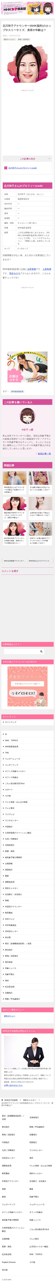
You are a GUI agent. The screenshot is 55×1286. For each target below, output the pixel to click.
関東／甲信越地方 (12, 999)
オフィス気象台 (11, 777)
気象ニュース (10, 968)
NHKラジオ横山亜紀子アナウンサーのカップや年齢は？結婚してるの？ (40, 540)
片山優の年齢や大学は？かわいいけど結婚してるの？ (40, 488)
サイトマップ (10, 722)
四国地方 (9, 870)
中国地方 (9, 827)
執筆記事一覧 (44, 454)
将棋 (7, 900)
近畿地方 (9, 993)
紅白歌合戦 (9, 987)
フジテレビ (9, 814)
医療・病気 (9, 851)
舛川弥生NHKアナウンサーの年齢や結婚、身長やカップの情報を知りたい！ (14, 540)
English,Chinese (9, 1262)
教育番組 (9, 913)
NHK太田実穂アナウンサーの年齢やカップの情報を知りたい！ (16, 561)
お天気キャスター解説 (39, 1246)
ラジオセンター (11, 820)
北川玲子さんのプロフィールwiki (22, 168)
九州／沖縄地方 (11, 839)
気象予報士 (9, 974)
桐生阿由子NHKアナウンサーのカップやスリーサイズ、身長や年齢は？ (14, 515)
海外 (7, 980)
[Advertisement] (27, 120)
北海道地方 (9, 845)
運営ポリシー (9, 1016)
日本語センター (11, 931)
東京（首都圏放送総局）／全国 (18, 943)
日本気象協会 (10, 925)
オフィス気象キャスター (15, 771)
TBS (7, 753)
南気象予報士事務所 (13, 857)
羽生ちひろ (14, 273)
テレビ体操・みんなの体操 (16, 802)
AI (6, 734)
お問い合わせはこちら (13, 1085)
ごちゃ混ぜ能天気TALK (15, 783)
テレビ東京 (9, 808)
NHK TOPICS (11, 740)
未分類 (8, 937)
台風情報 (9, 863)
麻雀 (4, 1197)
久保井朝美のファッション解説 (18, 833)
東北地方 (9, 950)
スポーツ (9, 790)
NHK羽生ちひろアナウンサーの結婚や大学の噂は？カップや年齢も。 (41, 561)
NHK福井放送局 (17, 391)
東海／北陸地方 (23, 39)
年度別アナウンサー (13, 907)
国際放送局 (9, 882)
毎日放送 (9, 962)
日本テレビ (9, 919)
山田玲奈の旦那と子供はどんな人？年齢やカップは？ (40, 514)
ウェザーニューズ (12, 759)
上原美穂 (47, 269)
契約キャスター (9, 39)
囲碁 (7, 876)
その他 (8, 796)
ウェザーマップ (11, 765)
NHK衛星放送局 (11, 746)
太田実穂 (31, 269)
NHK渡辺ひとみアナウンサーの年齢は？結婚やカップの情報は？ (14, 489)
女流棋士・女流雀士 (13, 894)
